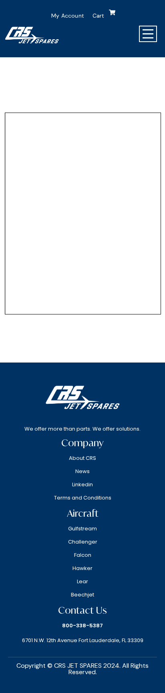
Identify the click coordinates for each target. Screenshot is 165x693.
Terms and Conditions (82, 498)
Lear (82, 581)
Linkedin (82, 484)
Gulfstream (82, 528)
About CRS (82, 458)
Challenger (82, 542)
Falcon (82, 555)
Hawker (82, 568)
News (82, 471)
